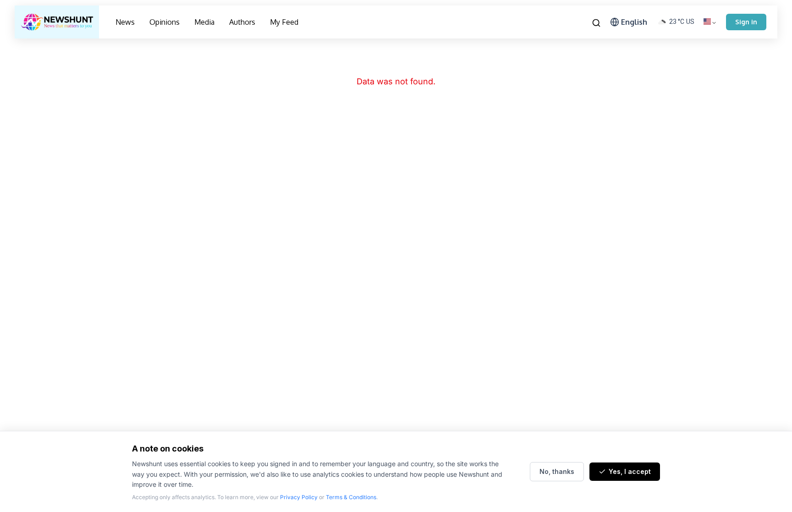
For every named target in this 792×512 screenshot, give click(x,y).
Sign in (746, 22)
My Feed (284, 22)
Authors (242, 22)
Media (204, 22)
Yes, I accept (630, 471)
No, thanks (556, 471)
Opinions (164, 22)
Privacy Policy (299, 497)
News (125, 22)
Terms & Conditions (351, 497)
